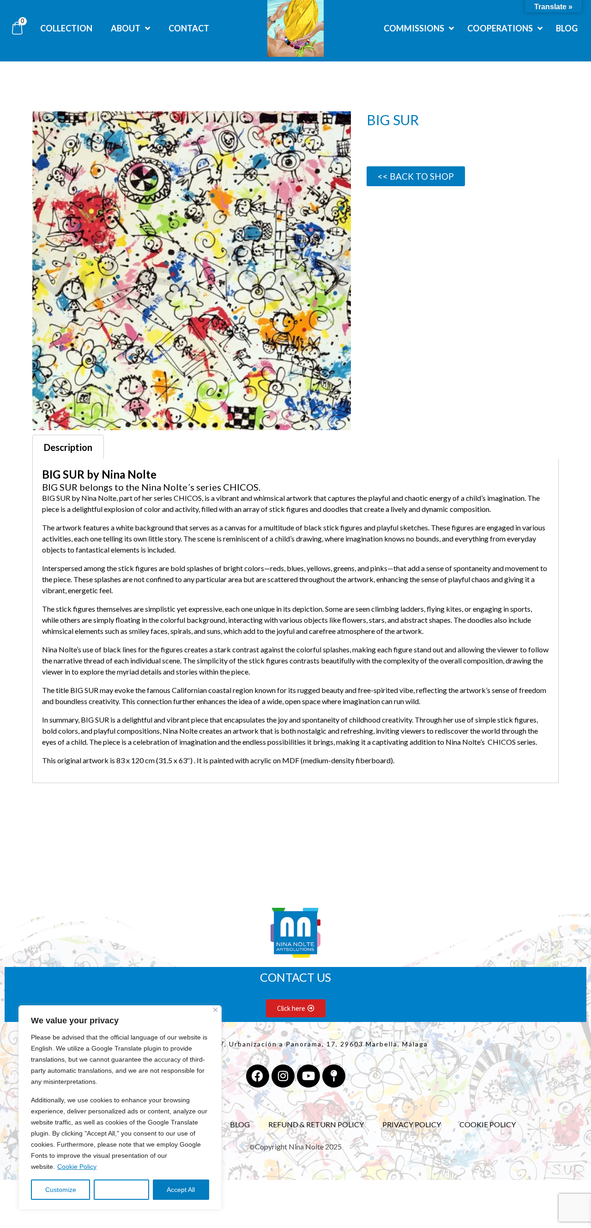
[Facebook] (257, 1076)
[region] (120, 1107)
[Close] (215, 1010)
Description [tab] (68, 447)
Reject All (121, 1189)
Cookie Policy (76, 1166)
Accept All (181, 1189)
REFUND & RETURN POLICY (316, 1124)
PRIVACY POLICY (411, 1124)
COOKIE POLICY (487, 1124)
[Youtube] (308, 1076)
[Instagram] (283, 1076)
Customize (60, 1189)
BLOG (240, 1124)
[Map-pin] (333, 1076)
